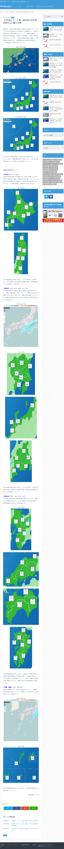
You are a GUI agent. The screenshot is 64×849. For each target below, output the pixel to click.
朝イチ (6, 817)
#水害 (52, 174)
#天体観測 (45, 170)
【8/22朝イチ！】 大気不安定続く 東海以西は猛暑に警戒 (55, 76)
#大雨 (56, 168)
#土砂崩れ (45, 168)
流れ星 (50, 182)
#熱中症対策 (51, 176)
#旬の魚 (52, 172)
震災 (55, 184)
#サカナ (57, 161)
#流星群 (56, 174)
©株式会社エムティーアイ (44, 846)
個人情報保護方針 (25, 844)
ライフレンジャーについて (44, 6)
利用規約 (2, 844)
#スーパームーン (47, 163)
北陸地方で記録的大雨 (55, 39)
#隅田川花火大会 (51, 178)
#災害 (61, 174)
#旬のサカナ (46, 172)
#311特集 (45, 161)
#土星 (56, 165)
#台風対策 (45, 165)
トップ (19, 6)
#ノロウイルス (55, 163)
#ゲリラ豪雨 (51, 161)
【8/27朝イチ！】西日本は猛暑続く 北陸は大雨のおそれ (24, 829)
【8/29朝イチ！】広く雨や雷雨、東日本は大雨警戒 (24, 820)
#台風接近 (51, 165)
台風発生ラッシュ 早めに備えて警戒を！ (55, 35)
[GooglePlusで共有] (25, 808)
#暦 (55, 172)
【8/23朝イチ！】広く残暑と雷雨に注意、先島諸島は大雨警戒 (55, 65)
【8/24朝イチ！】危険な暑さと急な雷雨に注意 (55, 71)
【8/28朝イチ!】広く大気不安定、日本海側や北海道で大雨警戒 (24, 824)
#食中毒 (45, 180)
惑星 (44, 182)
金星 (61, 182)
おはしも (50, 180)
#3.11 (44, 159)
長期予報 (45, 184)
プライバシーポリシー (12, 844)
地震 (61, 180)
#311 (60, 159)
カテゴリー (30, 6)
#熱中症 (45, 176)
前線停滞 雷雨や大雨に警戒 (55, 114)
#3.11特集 (49, 159)
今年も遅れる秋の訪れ (55, 45)
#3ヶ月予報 (55, 159)
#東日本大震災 (46, 174)
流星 (54, 182)
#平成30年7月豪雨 (53, 170)
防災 (49, 184)
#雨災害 (58, 178)
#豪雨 (44, 178)
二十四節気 (55, 180)
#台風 (61, 163)
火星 (57, 182)
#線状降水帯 (57, 176)
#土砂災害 (51, 168)
